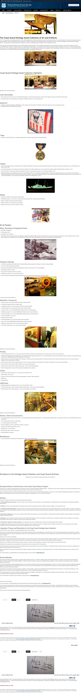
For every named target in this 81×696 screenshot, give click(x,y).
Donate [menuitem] (52, 10)
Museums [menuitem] (36, 10)
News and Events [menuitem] (44, 10)
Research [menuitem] (9, 10)
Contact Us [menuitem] (57, 10)
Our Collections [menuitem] (17, 10)
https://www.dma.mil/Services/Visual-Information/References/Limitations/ (28, 638)
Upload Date (34, 599)
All (40, 651)
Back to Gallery (74, 645)
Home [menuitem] (3, 10)
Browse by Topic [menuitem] (27, 10)
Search (13, 599)
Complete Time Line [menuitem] (67, 10)
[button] (27, 1)
